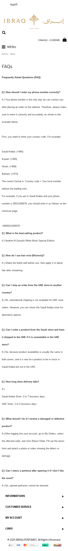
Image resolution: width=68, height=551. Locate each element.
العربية (13, 4)
